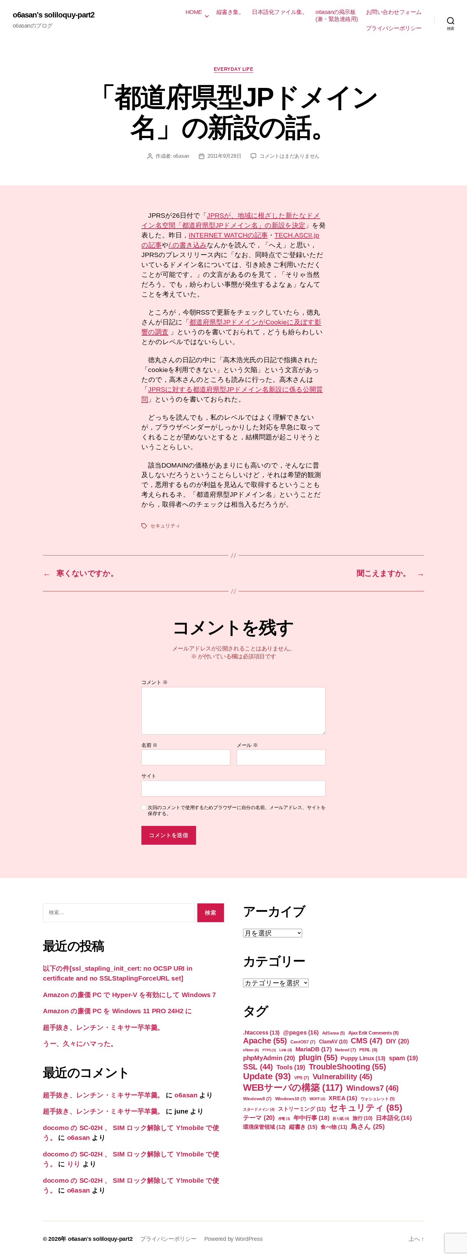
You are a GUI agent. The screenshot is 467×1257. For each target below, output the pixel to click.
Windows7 (372, 1088)
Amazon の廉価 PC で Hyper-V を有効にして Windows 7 (129, 994)
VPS (301, 1077)
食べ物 (334, 1127)
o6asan (181, 156)
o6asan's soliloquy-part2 (53, 15)
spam (403, 1057)
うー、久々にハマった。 (80, 1043)
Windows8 (257, 1098)
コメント (154, 682)
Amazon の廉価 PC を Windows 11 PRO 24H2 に (117, 1010)
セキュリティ (165, 526)
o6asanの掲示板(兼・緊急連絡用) (336, 15)
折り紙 (341, 1118)
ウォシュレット (378, 1098)
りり (74, 1163)
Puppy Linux (363, 1058)
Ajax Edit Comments (373, 1032)
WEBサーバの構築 (293, 1087)
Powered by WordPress (233, 1239)
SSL (258, 1066)
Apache (265, 1040)
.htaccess (261, 1032)
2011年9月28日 (224, 156)
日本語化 (394, 1117)
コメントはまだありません (290, 156)
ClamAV (333, 1041)
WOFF (317, 1099)
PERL (368, 1049)
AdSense (333, 1033)
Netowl (345, 1049)
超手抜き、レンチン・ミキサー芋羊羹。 (103, 1027)
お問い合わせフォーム (394, 12)
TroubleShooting (347, 1066)
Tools (290, 1067)
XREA (342, 1098)
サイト (148, 776)
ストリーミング (302, 1109)
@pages (301, 1032)
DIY (397, 1041)
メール (247, 745)
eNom (251, 1050)
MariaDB (313, 1049)
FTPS (269, 1050)
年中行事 (311, 1117)
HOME (194, 12)
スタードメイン (258, 1109)
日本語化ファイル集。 (280, 12)
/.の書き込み (188, 245)
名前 (149, 745)
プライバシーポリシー (394, 28)
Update (267, 1076)
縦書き (303, 1126)
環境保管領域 (264, 1127)
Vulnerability (342, 1076)
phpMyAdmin (269, 1057)
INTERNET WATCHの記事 (228, 235)
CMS (366, 1040)
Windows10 (290, 1098)
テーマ (259, 1117)
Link (285, 1050)
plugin (318, 1057)
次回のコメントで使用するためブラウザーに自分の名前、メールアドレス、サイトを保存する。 (237, 810)
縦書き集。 (230, 12)
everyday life (233, 69)
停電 (284, 1119)
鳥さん (368, 1126)
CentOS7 (302, 1041)
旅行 (362, 1118)
